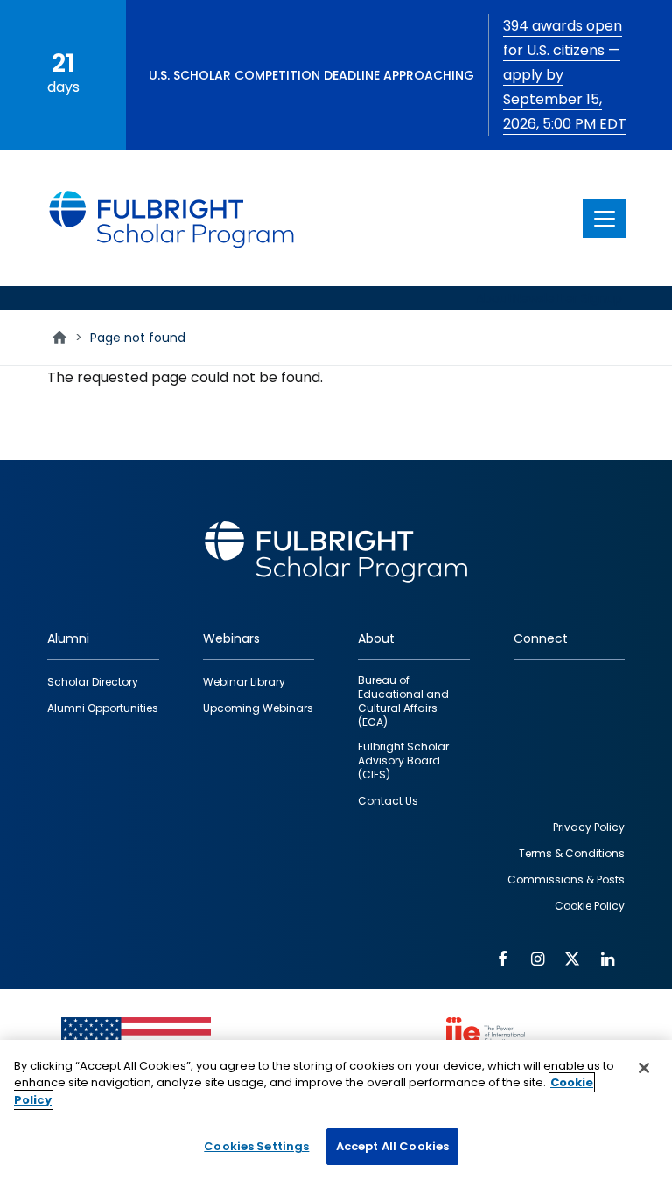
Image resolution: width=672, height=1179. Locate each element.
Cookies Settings (256, 1146)
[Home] (172, 218)
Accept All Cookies (392, 1146)
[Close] (644, 1068)
